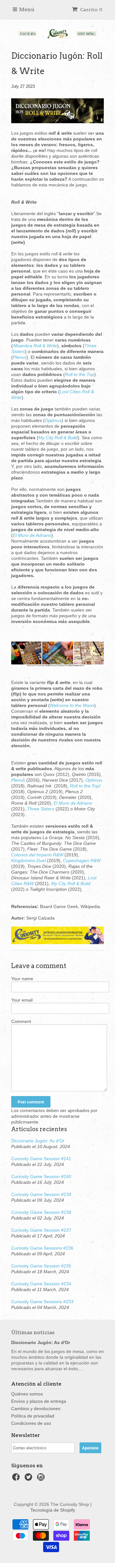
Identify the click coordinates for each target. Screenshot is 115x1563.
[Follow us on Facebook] (17, 1478)
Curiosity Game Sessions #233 (42, 1301)
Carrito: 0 (90, 9)
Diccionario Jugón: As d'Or (38, 1140)
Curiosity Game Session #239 (41, 1194)
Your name (22, 978)
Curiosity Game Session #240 (41, 1176)
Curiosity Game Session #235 (41, 1265)
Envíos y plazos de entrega (38, 1401)
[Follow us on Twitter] (29, 1478)
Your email (22, 1000)
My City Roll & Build (70, 883)
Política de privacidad (32, 1415)
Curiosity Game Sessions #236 (42, 1248)
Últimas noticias (33, 1332)
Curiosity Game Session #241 (41, 1158)
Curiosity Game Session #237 (41, 1230)
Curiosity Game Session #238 (41, 1212)
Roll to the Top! (85, 785)
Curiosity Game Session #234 (41, 1283)
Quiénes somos (27, 1393)
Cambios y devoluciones (35, 1408)
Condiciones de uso (31, 1423)
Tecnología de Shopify (52, 1510)
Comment (21, 1021)
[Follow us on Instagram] (42, 1478)
